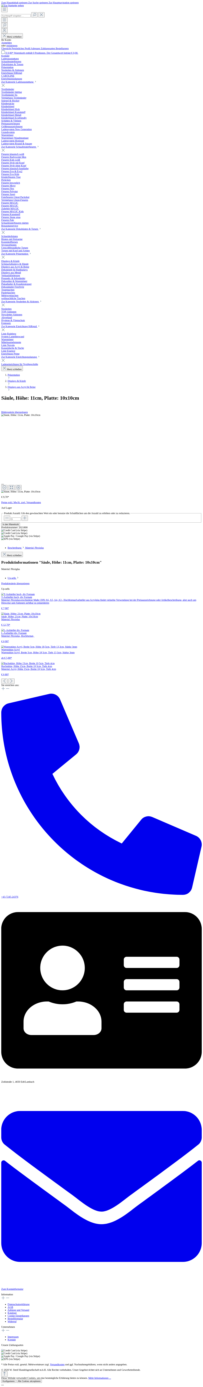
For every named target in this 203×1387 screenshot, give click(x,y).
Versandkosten (57, 1364)
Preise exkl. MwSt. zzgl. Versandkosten (21, 502)
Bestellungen (62, 48)
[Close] (2, 484)
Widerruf (12, 1321)
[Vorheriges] (4, 681)
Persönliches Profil (21, 48)
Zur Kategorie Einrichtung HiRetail (19, 326)
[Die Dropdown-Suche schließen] (41, 15)
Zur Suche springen (38, 2)
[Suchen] (34, 15)
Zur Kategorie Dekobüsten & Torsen (20, 229)
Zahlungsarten (48, 48)
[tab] (26, 547)
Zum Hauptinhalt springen (14, 2)
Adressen (36, 48)
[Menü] (4, 9)
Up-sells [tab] (12, 578)
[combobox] (16, 16)
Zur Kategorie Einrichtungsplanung (19, 357)
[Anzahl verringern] (7, 518)
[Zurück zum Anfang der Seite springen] (4, 1374)
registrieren (11, 45)
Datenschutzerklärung (18, 1304)
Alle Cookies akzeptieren (29, 1381)
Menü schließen (14, 37)
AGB (10, 1307)
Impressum (13, 1336)
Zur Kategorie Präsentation (15, 253)
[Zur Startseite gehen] (12, 5)
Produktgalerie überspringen (15, 583)
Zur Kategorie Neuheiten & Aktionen (20, 301)
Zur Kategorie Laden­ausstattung (17, 82)
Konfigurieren (9, 1381)
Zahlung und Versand (18, 1310)
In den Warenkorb (11, 524)
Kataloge (12, 1313)
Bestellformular (15, 1318)
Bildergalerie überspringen (14, 412)
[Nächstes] (11, 681)
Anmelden (6, 42)
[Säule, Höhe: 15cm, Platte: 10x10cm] (20, 415)
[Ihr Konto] (4, 30)
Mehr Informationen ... (99, 1378)
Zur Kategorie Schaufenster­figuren (19, 146)
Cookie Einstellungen (18, 1315)
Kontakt (5, 55)
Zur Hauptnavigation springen (64, 2)
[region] (101, 453)
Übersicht (6, 48)
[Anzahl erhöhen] (25, 518)
